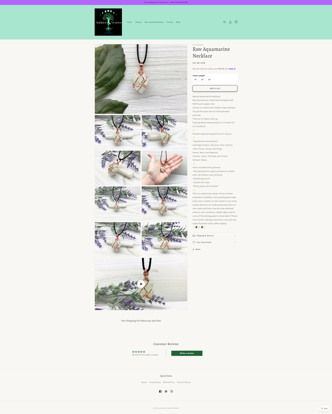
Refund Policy (169, 382)
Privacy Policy (155, 382)
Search (144, 382)
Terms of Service (184, 382)
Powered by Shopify (173, 408)
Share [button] (198, 249)
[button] (224, 22)
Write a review (187, 353)
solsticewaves (162, 408)
